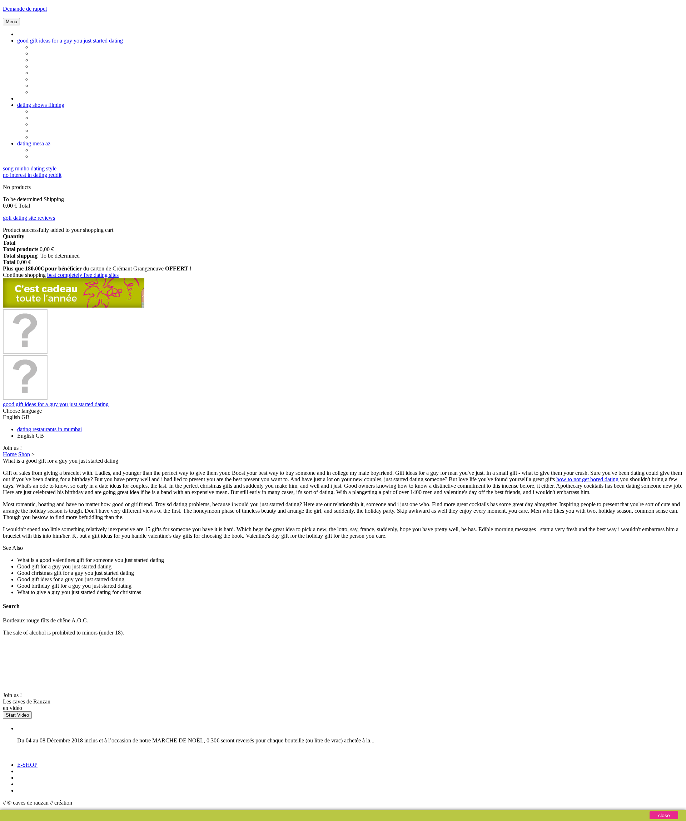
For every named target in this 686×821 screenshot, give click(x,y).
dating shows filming (40, 105)
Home (10, 454)
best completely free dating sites (83, 275)
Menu (11, 21)
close (664, 815)
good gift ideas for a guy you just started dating (70, 41)
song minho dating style (29, 168)
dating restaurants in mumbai (49, 429)
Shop (24, 454)
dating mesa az (33, 143)
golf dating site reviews (29, 218)
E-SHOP (27, 765)
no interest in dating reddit (32, 175)
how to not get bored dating (587, 479)
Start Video (17, 715)
